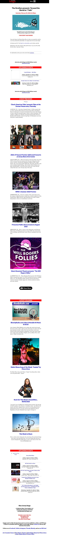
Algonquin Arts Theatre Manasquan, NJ (30, 459)
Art (4, 532)
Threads (28, 528)
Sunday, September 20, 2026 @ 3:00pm (30, 74)
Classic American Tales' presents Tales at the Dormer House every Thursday (26, 105)
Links (16, 534)
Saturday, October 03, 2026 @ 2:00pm (30, 83)
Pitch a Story (43, 532)
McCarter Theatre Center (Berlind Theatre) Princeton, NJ (30, 467)
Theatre (24, 532)
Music (19, 532)
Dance (12, 532)
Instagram (23, 528)
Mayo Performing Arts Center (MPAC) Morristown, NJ (30, 85)
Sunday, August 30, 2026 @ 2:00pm (30, 465)
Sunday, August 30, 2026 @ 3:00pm (30, 457)
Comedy (7, 532)
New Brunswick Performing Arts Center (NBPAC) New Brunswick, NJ (30, 482)
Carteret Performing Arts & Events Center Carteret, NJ (30, 76)
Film (16, 532)
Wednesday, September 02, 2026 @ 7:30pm (30, 490)
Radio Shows (22, 534)
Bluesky (33, 528)
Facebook (12, 528)
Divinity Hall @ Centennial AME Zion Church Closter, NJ (30, 492)
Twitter (18, 528)
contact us (36, 524)
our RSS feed (42, 528)
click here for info (26, 63)
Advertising (30, 532)
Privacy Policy (30, 534)
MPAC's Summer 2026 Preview (25, 192)
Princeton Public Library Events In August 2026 (26, 225)
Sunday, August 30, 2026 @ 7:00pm (30, 473)
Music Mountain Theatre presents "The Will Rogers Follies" (26, 272)
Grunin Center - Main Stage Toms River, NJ (30, 475)
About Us (36, 532)
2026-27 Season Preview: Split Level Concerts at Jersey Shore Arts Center (26, 156)
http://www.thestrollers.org (26, 43)
